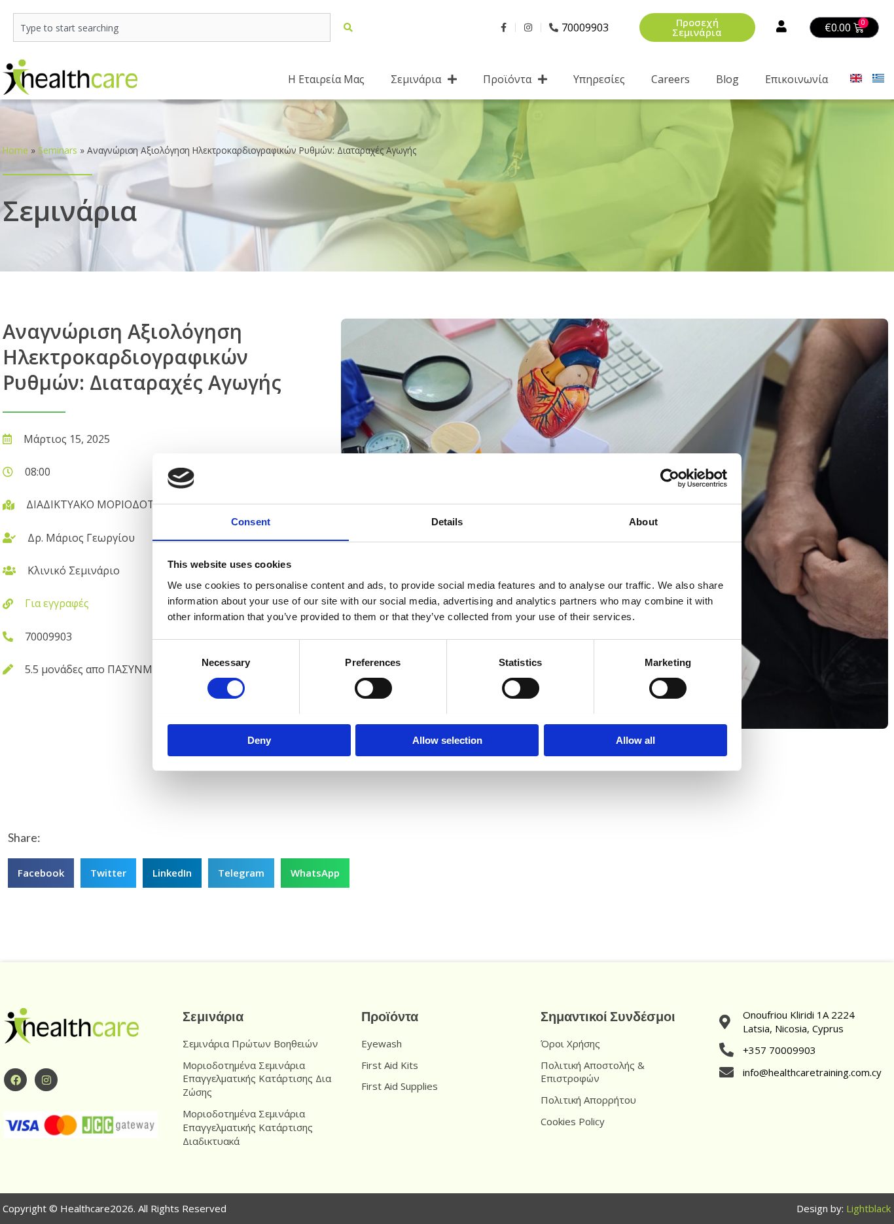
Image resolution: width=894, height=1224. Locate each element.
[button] (41, 873)
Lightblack (868, 1208)
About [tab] (643, 521)
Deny (259, 739)
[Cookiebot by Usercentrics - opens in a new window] (670, 478)
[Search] (351, 27)
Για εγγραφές (57, 603)
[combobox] (172, 27)
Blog (727, 79)
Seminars (57, 150)
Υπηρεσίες (599, 79)
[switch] (373, 688)
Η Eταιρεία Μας (326, 79)
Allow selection (447, 739)
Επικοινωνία (796, 79)
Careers (670, 79)
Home (15, 150)
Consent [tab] (250, 521)
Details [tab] (447, 521)
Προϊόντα (507, 79)
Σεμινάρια (416, 79)
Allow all (635, 739)
